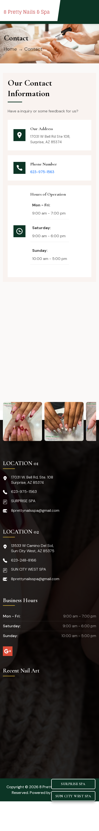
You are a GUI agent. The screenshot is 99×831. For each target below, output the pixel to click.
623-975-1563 (42, 172)
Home (10, 49)
